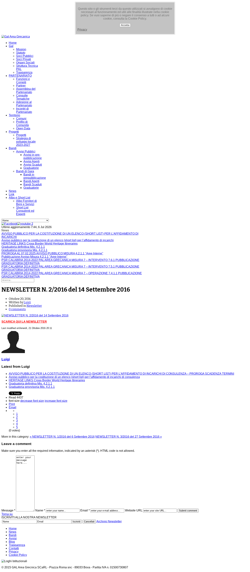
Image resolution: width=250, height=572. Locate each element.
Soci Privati (23, 59)
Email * (85, 510)
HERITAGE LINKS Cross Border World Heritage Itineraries (47, 380)
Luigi (27, 302)
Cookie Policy (18, 554)
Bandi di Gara (25, 171)
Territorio (14, 115)
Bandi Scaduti (32, 184)
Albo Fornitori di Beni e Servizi (26, 202)
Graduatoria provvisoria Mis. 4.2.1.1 (32, 386)
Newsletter (34, 306)
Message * (8, 510)
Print (12, 404)
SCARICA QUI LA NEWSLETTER (24, 321)
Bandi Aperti (31, 181)
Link (11, 194)
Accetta (125, 25)
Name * (40, 510)
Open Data (23, 128)
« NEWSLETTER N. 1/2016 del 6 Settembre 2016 (62, 436)
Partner (21, 85)
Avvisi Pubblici (25, 151)
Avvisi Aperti (31, 161)
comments (17, 309)
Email (12, 407)
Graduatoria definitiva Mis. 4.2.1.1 (30, 383)
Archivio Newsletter (109, 521)
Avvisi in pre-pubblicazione (32, 156)
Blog (12, 541)
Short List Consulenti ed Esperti (25, 211)
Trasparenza (24, 72)
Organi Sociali (25, 62)
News (12, 191)
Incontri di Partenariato (24, 110)
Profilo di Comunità (22, 123)
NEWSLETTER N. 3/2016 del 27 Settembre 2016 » (128, 436)
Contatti (14, 548)
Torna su (7, 514)
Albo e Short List (19, 197)
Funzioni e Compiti (23, 80)
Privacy (82, 29)
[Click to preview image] (34, 315)
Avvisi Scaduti (32, 164)
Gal (11, 46)
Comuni (21, 118)
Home (13, 42)
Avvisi (13, 538)
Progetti (14, 131)
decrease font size (32, 400)
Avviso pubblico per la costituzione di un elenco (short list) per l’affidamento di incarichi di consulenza (74, 377)
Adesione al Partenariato (24, 103)
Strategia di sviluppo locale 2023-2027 (26, 141)
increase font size (56, 400)
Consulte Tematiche (22, 97)
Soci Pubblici (24, 55)
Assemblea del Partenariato (26, 90)
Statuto (20, 52)
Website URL (133, 510)
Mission (21, 49)
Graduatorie (31, 167)
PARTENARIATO (20, 75)
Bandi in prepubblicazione (34, 176)
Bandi (12, 148)
